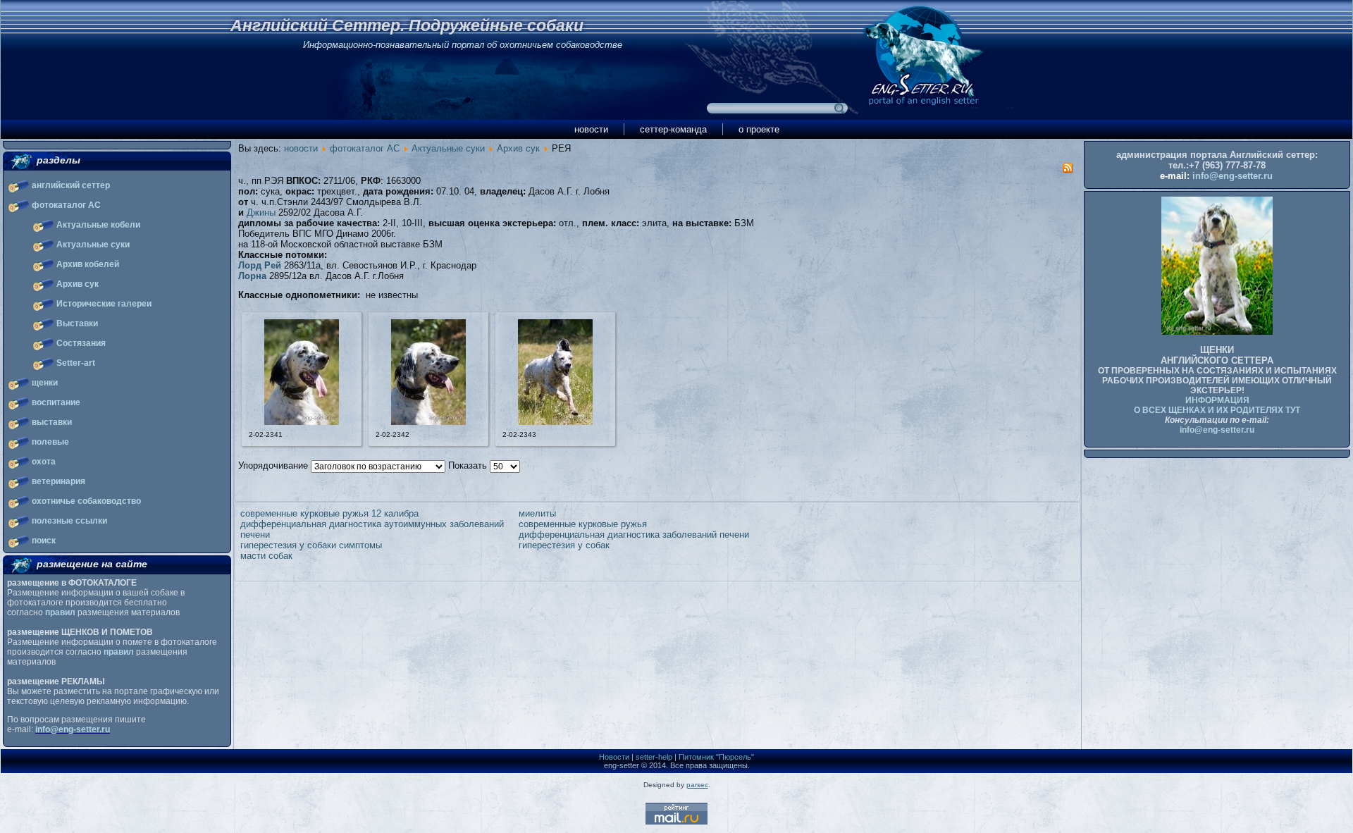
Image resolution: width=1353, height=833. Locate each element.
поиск (44, 540)
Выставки (77, 323)
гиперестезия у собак (564, 545)
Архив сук (77, 284)
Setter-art (75, 363)
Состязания (81, 343)
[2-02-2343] (555, 421)
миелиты (537, 513)
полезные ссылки (69, 521)
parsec (697, 785)
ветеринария (58, 481)
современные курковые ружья (583, 524)
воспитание (56, 402)
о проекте (759, 129)
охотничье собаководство (86, 501)
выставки (52, 422)
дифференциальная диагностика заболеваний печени (634, 534)
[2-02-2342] (428, 421)
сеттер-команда (673, 129)
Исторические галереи (104, 304)
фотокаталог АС (66, 205)
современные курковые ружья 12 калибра (329, 513)
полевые (50, 442)
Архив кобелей (87, 264)
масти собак (266, 555)
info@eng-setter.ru (72, 729)
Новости (614, 757)
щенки (45, 383)
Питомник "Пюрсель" (716, 757)
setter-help (654, 757)
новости (591, 129)
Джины (261, 212)
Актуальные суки (93, 244)
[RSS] (1067, 170)
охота (44, 462)
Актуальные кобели (98, 225)
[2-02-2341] (301, 421)
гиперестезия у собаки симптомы (311, 545)
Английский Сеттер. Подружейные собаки (406, 25)
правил (60, 612)
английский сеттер (71, 185)
